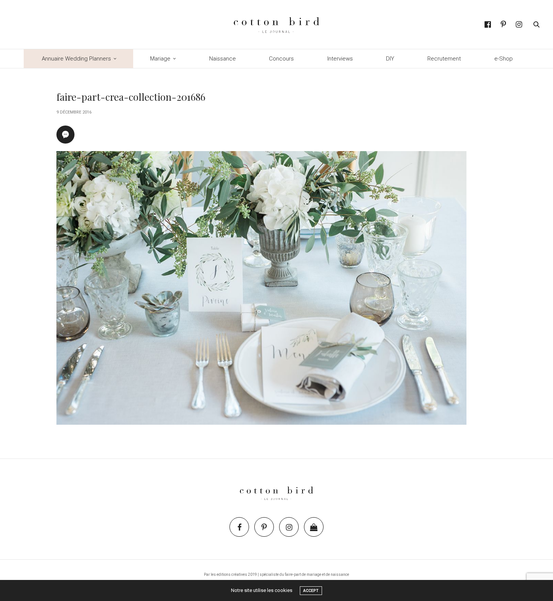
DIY (390, 58)
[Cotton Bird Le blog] (276, 24)
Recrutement (444, 58)
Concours (281, 58)
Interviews (340, 58)
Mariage (160, 58)
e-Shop (503, 58)
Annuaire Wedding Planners (76, 58)
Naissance (222, 58)
